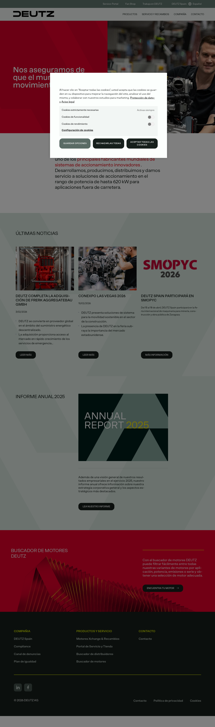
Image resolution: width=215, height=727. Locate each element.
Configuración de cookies (77, 130)
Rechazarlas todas (108, 143)
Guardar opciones (75, 143)
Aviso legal (67, 101)
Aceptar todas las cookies (142, 143)
